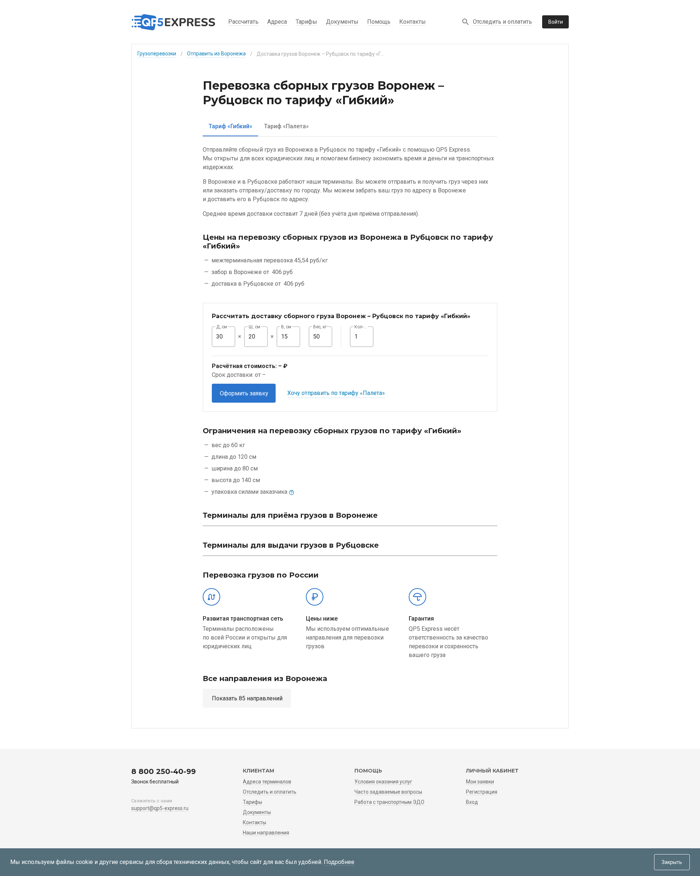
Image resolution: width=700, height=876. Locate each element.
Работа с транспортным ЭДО (389, 802)
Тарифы (306, 21)
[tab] (230, 126)
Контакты (412, 21)
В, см (286, 326)
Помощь (378, 21)
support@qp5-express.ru (159, 808)
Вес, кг (320, 326)
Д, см (221, 326)
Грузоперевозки (156, 53)
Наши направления (266, 833)
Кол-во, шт (361, 326)
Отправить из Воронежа (216, 53)
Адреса (277, 21)
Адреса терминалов (267, 782)
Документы (342, 21)
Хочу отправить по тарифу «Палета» (336, 393)
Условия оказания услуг (383, 782)
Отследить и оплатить (502, 21)
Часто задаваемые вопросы (388, 792)
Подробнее (339, 862)
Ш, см (254, 326)
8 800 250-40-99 (163, 771)
